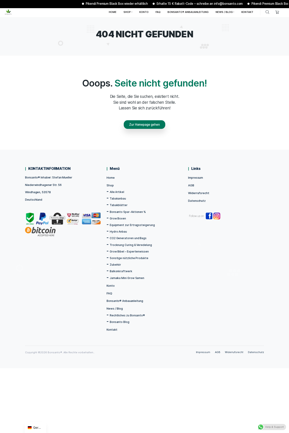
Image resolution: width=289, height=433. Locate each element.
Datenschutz (197, 200)
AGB (191, 185)
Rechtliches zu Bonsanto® (127, 315)
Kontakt (112, 329)
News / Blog (115, 308)
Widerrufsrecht (198, 193)
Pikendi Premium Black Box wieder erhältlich (112, 3)
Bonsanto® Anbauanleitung (125, 301)
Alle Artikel (117, 192)
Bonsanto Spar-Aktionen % (128, 212)
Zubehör (115, 264)
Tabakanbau (118, 198)
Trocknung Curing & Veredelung (131, 245)
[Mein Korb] (277, 12)
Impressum (195, 177)
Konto (110, 285)
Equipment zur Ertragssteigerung (132, 225)
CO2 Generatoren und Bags (128, 238)
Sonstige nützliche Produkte (129, 258)
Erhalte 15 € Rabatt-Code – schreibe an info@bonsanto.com (195, 3)
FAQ (109, 293)
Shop (110, 185)
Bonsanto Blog (119, 322)
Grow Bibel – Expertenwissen (129, 251)
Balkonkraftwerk (121, 271)
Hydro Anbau (118, 231)
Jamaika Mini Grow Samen (127, 278)
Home (111, 177)
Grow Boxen (118, 218)
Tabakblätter (119, 205)
